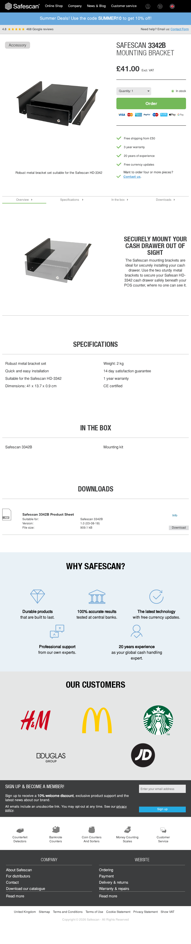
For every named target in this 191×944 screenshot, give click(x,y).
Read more (15, 896)
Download (179, 527)
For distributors (18, 876)
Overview (22, 199)
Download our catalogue (25, 889)
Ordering (106, 870)
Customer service (124, 6)
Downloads (163, 199)
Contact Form (180, 29)
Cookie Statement (118, 912)
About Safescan (19, 870)
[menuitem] (22, 6)
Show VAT (167, 912)
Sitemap (44, 912)
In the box (118, 199)
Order (151, 103)
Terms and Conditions (68, 912)
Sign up (162, 809)
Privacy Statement (145, 912)
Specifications (70, 199)
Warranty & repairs (114, 889)
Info (174, 515)
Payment (106, 876)
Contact (12, 883)
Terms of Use (94, 912)
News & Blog (96, 6)
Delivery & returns (113, 883)
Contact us (132, 177)
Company (75, 6)
